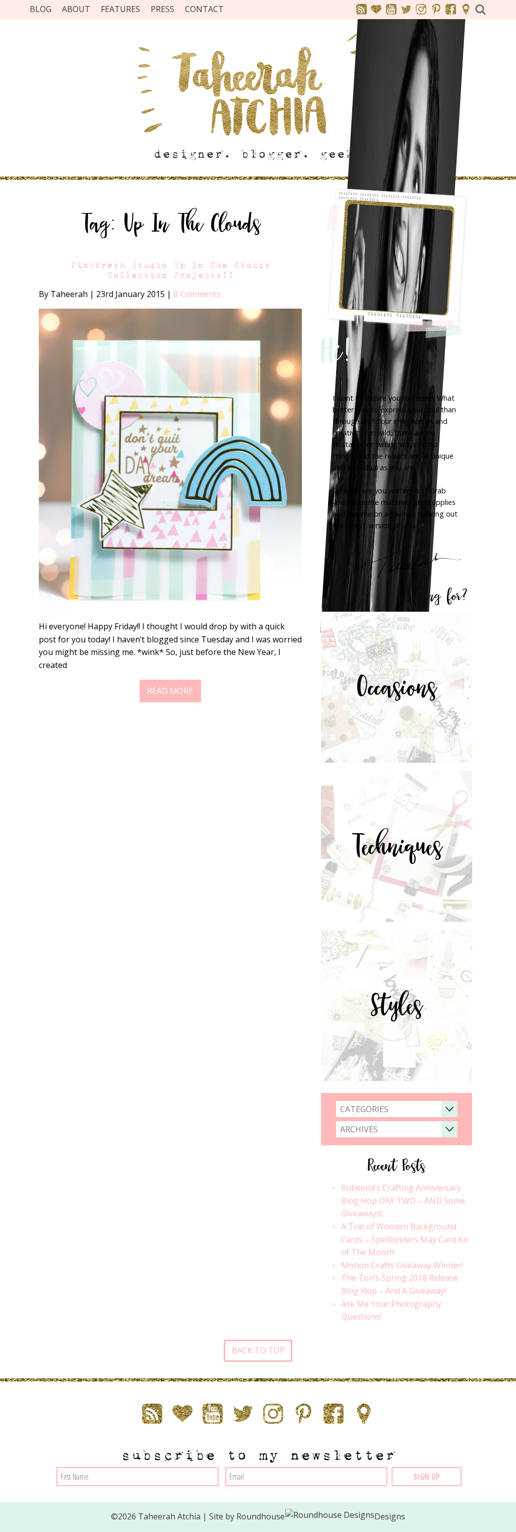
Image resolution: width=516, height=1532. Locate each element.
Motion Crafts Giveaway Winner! (402, 1265)
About (76, 9)
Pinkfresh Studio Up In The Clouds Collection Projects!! (170, 269)
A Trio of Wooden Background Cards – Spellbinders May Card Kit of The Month (404, 1239)
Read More (170, 690)
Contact (204, 9)
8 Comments (197, 294)
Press (162, 9)
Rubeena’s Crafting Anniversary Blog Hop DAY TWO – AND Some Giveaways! (403, 1200)
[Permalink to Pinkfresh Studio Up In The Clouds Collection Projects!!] (170, 463)
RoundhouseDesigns (321, 1516)
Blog (40, 9)
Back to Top (258, 1350)
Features (120, 9)
